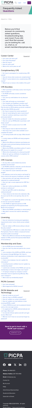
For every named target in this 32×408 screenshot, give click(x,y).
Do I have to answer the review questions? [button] (14, 111)
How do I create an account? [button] (10, 295)
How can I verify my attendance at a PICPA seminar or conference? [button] (14, 187)
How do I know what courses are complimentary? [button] (16, 77)
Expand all (27, 56)
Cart (24, 3)
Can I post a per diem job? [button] (9, 58)
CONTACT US (15, 332)
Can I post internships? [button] (9, 60)
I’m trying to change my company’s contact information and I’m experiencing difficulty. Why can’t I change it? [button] (14, 274)
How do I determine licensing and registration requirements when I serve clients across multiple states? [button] (15, 222)
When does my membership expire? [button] (12, 277)
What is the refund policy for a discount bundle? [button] (16, 152)
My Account (6, 383)
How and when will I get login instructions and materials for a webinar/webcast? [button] (15, 179)
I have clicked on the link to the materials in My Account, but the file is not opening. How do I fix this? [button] (15, 196)
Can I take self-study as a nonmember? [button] (13, 101)
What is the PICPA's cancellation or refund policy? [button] (16, 209)
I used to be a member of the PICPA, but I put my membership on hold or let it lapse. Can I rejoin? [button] (15, 269)
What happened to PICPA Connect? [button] (12, 286)
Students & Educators (9, 393)
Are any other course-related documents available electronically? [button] (13, 164)
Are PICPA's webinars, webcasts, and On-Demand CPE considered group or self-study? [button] (16, 168)
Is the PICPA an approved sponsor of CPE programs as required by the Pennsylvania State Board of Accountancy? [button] (14, 205)
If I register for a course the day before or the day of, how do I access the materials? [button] (16, 201)
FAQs (4, 387)
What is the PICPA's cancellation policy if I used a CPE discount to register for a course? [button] (15, 149)
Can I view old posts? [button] (8, 284)
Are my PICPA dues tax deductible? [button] (12, 246)
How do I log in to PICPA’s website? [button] (12, 297)
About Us (4, 19)
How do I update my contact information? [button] (14, 299)
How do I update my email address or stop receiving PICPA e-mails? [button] (14, 302)
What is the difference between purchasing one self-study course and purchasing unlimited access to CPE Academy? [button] (15, 144)
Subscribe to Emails (8, 396)
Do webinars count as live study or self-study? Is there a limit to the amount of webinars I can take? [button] (15, 175)
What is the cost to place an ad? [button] (11, 66)
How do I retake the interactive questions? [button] (14, 119)
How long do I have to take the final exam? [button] (14, 129)
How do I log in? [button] (7, 62)
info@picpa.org (11, 377)
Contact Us (6, 380)
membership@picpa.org (21, 47)
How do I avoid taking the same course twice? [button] (15, 113)
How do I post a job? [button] (8, 64)
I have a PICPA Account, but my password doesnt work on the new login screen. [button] (16, 306)
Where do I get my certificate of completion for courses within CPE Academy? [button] (15, 155)
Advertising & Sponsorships (11, 390)
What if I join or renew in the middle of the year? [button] (16, 83)
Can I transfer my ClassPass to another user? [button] (15, 103)
